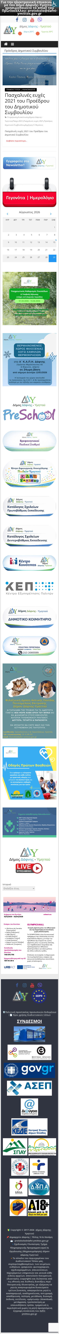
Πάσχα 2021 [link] (18, 121)
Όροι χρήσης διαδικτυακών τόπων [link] (31, 1014)
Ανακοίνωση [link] (23, 117)
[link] (55, 3)
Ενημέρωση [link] (12, 117)
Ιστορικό (7, 884)
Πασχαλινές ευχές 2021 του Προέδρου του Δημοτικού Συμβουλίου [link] (27, 103)
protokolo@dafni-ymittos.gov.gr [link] (37, 12)
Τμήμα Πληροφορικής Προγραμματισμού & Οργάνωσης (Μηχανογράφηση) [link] (29, 1248)
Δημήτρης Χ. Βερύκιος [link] (34, 125)
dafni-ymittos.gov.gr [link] (34, 1312)
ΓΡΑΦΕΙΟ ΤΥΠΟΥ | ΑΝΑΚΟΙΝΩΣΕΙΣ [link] (20, 89)
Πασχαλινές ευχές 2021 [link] (33, 121)
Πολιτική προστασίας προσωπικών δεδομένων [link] (30, 1012)
